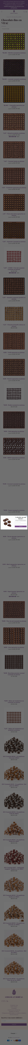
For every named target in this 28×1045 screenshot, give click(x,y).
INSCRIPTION (20, 526)
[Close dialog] (26, 516)
